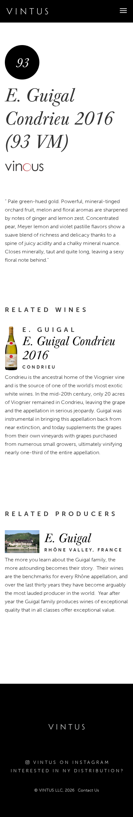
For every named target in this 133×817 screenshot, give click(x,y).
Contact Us (88, 790)
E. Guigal (67, 537)
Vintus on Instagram (70, 762)
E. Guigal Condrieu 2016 (68, 347)
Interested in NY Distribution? (67, 770)
